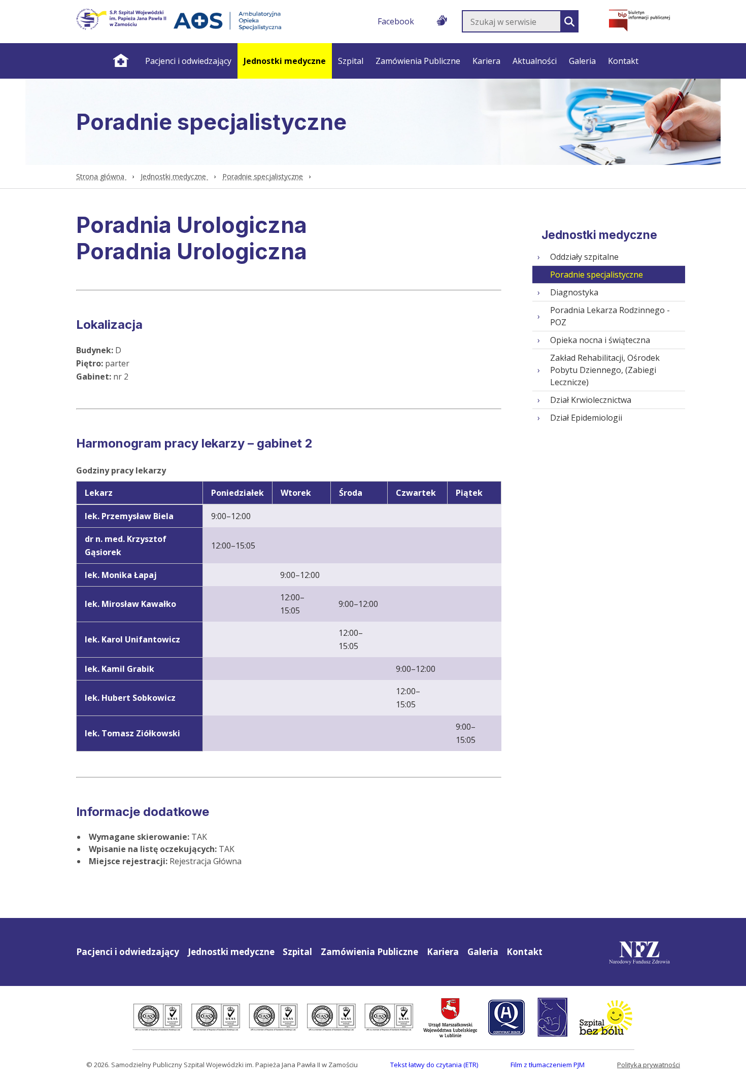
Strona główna (120, 61)
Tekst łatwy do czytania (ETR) (434, 1064)
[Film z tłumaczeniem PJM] (442, 18)
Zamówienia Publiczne (418, 60)
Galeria (582, 60)
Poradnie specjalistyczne (262, 176)
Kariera (486, 60)
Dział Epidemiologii (586, 417)
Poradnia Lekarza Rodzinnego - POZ (610, 316)
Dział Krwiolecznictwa (590, 399)
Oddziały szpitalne (584, 256)
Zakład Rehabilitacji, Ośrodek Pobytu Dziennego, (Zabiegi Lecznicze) (605, 370)
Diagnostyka (574, 292)
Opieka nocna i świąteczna (600, 340)
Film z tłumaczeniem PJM (548, 1064)
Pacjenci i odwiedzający (188, 60)
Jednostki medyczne (285, 60)
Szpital (350, 60)
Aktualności (535, 60)
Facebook (396, 21)
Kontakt (623, 60)
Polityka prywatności (648, 1064)
